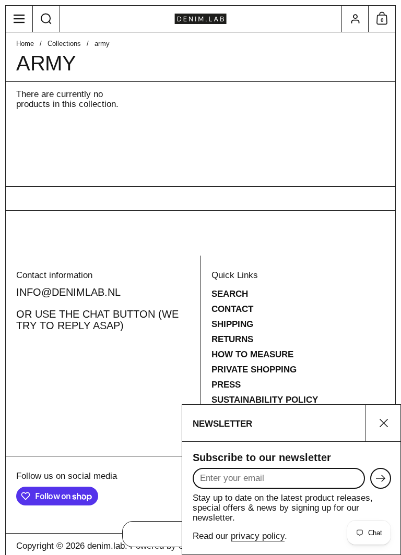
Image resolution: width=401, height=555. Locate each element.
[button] (46, 19)
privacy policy (258, 536)
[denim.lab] (201, 19)
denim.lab (106, 546)
